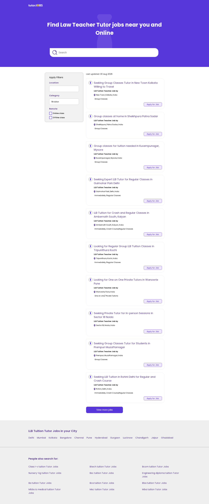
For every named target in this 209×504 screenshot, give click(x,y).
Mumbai (41, 437)
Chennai (79, 437)
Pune (89, 437)
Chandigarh (141, 437)
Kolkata (53, 437)
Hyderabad (101, 437)
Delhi (31, 437)
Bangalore (66, 437)
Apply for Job (153, 104)
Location (54, 82)
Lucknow (128, 437)
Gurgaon (115, 437)
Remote (53, 108)
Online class (58, 113)
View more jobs (104, 409)
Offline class (59, 117)
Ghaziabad (167, 437)
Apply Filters (56, 77)
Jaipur (154, 437)
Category (54, 95)
